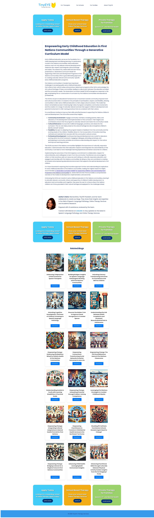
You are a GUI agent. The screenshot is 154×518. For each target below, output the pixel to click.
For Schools (80, 5)
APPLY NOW (47, 30)
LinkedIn (79, 211)
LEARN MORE (107, 31)
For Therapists (65, 5)
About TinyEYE (108, 5)
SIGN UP (77, 30)
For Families (94, 5)
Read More (55, 286)
